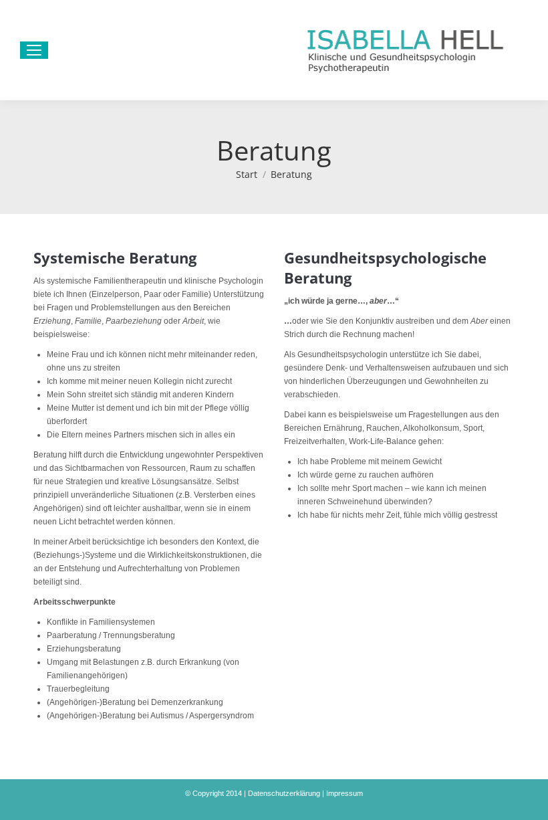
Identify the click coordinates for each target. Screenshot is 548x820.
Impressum (344, 793)
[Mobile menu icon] (34, 50)
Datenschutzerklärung (284, 793)
